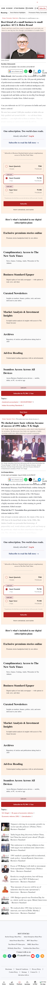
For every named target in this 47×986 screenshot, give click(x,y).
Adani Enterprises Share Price (33, 937)
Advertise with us (23, 975)
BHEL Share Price (33, 944)
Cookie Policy (13, 972)
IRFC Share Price (32, 940)
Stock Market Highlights (18, 12)
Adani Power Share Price (17, 940)
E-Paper (30, 8)
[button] (25, 71)
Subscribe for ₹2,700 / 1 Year (23, 393)
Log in (31, 136)
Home (3, 8)
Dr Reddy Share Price (14, 948)
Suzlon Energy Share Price (13, 937)
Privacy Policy (36, 969)
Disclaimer (8, 969)
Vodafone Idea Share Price (31, 948)
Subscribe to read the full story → (24, 142)
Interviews (15, 18)
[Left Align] (2, 3)
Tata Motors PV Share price (16, 944)
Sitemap (24, 972)
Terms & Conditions (22, 969)
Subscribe (42, 8)
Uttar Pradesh (19, 8)
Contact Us (33, 972)
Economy (9, 8)
